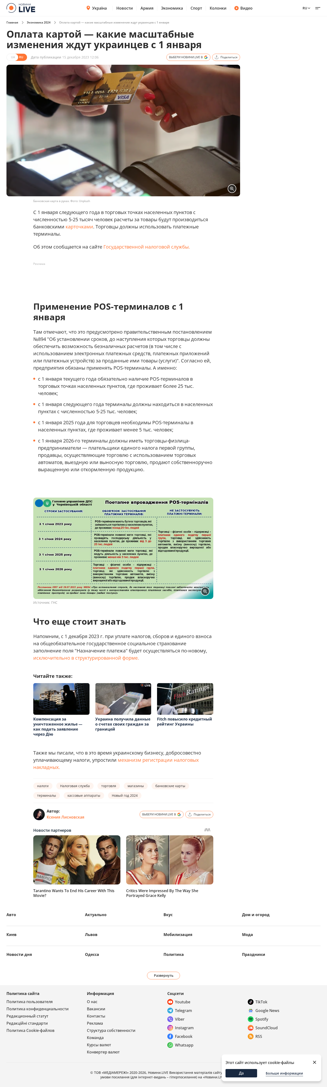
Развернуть (163, 975)
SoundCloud (266, 1027)
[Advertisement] (120, 278)
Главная (12, 22)
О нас (92, 1001)
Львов (91, 934)
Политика (174, 954)
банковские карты (170, 786)
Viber (180, 1019)
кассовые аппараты (84, 795)
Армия (147, 8)
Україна (99, 8)
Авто (11, 914)
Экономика (172, 8)
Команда (95, 1037)
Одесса (92, 954)
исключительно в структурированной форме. (86, 658)
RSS (258, 1036)
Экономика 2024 (39, 22)
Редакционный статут (27, 1016)
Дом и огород (256, 914)
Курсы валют (99, 1044)
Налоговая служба (75, 786)
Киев (11, 934)
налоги (43, 786)
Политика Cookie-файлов (30, 1030)
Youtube (182, 1002)
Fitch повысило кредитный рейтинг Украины (184, 721)
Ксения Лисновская (65, 817)
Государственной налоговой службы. (146, 247)
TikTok (261, 1002)
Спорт (196, 8)
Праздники (253, 954)
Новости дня (19, 954)
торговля (108, 786)
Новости (124, 8)
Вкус (168, 914)
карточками (79, 226)
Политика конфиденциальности (37, 1008)
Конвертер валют (103, 1052)
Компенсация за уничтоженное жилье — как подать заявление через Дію (57, 726)
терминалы (46, 795)
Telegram (183, 1010)
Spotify (261, 1019)
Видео (246, 8)
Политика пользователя (29, 1001)
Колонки (218, 8)
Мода (247, 934)
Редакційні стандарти (27, 1023)
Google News (267, 1010)
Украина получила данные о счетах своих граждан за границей (122, 724)
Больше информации (284, 1073)
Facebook (183, 1036)
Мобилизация (178, 934)
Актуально (96, 914)
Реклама (95, 1023)
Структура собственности (111, 1030)
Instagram (184, 1027)
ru (305, 8)
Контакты (96, 1016)
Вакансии (96, 1008)
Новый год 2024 (125, 795)
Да (241, 1073)
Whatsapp (184, 1045)
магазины (136, 786)
